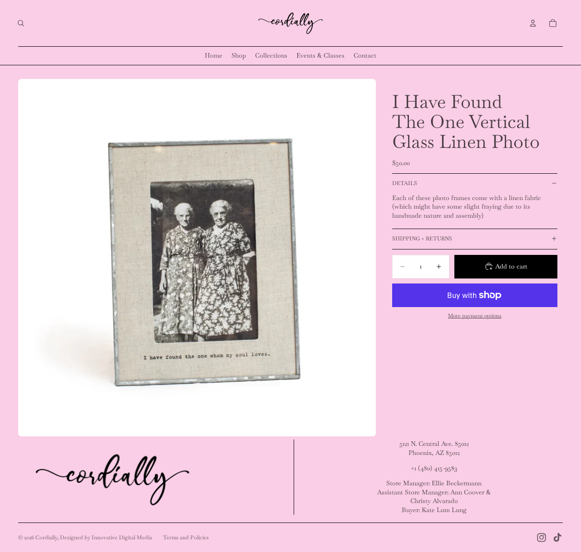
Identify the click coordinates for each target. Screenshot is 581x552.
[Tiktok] (557, 537)
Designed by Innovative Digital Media (106, 537)
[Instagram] (541, 537)
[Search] (21, 23)
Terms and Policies (186, 537)
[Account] (533, 23)
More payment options (475, 315)
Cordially (46, 537)
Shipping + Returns (422, 238)
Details (404, 183)
